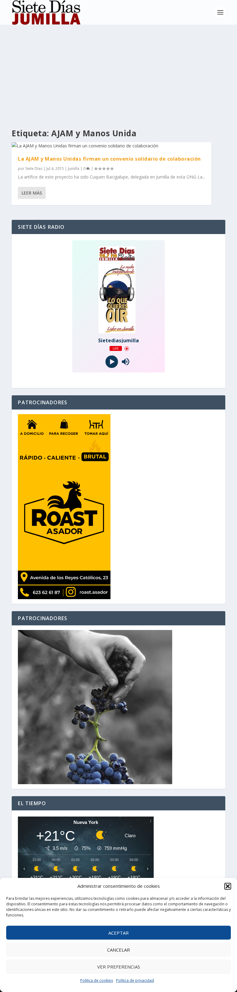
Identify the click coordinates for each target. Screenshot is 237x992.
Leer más (32, 193)
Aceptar (118, 933)
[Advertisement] (118, 71)
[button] (228, 886)
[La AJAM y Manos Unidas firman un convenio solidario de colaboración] (111, 146)
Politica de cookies (96, 980)
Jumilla (73, 168)
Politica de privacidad (135, 980)
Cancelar (118, 950)
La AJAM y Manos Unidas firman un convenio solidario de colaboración (109, 158)
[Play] (111, 362)
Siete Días (33, 168)
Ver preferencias (118, 967)
